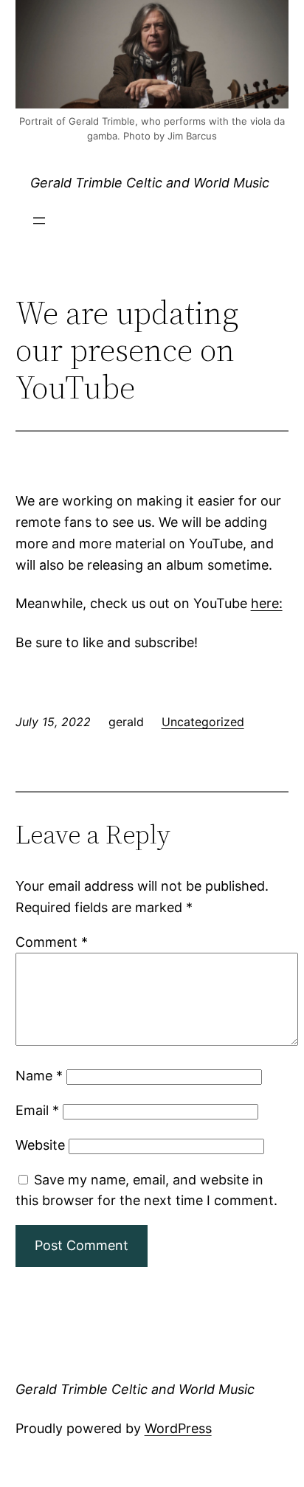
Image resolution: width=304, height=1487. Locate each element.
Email (37, 1110)
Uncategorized (203, 721)
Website (40, 1145)
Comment (51, 942)
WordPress (178, 1428)
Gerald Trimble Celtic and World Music (149, 182)
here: (267, 603)
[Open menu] (39, 221)
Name (39, 1075)
